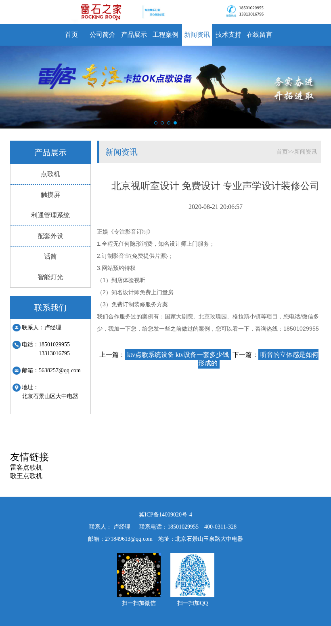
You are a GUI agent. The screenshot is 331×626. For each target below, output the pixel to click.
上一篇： (164, 354)
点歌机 (50, 174)
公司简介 (102, 34)
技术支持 (228, 34)
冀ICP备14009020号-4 (165, 515)
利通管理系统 (50, 215)
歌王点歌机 (26, 475)
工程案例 (165, 34)
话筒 (50, 256)
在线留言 (259, 34)
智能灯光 (50, 277)
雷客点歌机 (26, 467)
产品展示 (134, 34)
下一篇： (258, 359)
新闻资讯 (197, 34)
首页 (71, 34)
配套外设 (50, 235)
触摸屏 (50, 194)
